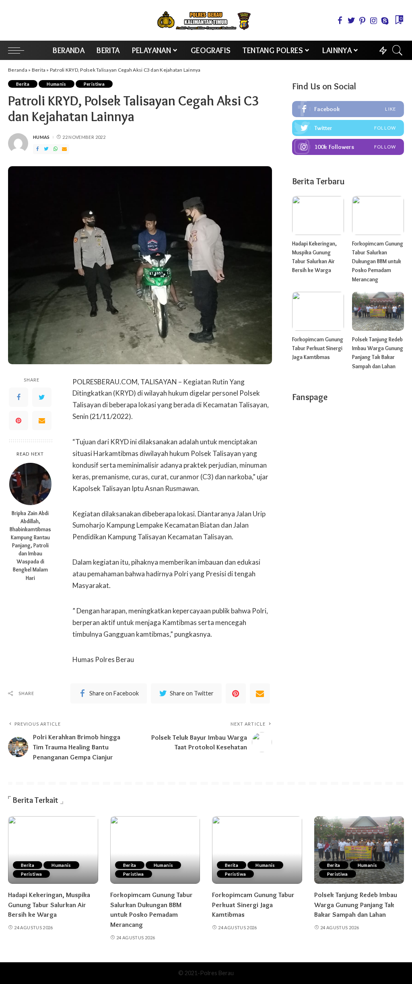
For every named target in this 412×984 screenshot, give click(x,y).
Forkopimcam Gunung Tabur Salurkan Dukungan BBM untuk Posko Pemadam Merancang (377, 261)
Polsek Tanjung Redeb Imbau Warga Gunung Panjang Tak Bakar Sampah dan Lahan (355, 904)
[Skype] (385, 20)
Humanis (56, 84)
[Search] (397, 50)
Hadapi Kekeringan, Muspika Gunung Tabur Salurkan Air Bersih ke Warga (49, 904)
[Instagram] (373, 20)
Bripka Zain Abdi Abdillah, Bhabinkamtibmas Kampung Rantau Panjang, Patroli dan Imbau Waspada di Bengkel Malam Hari (30, 545)
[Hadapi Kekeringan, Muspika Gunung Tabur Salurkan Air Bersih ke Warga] (318, 215)
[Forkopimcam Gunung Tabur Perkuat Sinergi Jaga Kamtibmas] (318, 311)
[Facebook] (340, 20)
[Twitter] (351, 20)
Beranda (17, 70)
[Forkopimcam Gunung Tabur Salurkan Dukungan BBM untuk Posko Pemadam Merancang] (378, 215)
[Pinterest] (362, 20)
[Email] (64, 149)
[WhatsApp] (55, 149)
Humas (41, 137)
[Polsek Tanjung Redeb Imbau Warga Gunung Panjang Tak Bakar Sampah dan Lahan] (378, 311)
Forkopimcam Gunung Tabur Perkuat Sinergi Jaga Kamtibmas (317, 348)
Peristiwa (94, 84)
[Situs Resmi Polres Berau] (205, 20)
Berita (39, 70)
